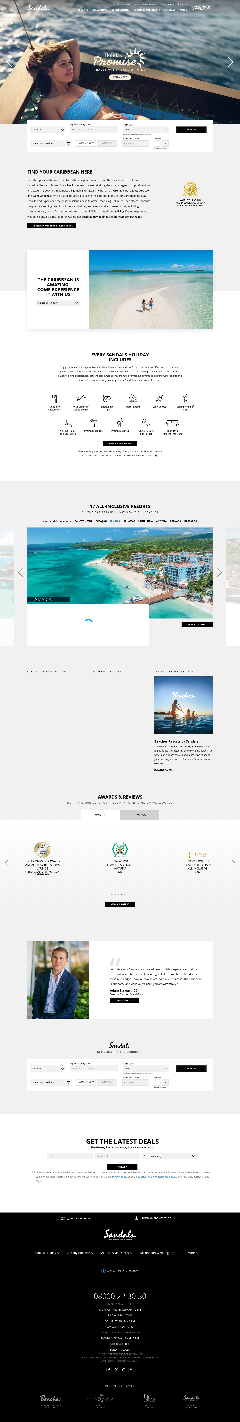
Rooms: (157, 138)
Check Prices (201, 8)
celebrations (120, 9)
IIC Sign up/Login (122, 4)
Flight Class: (128, 124)
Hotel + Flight (86, 143)
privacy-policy (119, 1176)
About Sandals (124, 1000)
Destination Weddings (155, 1253)
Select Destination (48, 302)
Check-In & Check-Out (43, 143)
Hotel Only (107, 143)
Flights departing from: (80, 124)
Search (183, 4)
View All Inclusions (120, 443)
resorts (83, 9)
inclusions (99, 9)
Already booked (151, 4)
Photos (136, 4)
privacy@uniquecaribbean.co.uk (159, 1176)
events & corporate (147, 9)
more (183, 9)
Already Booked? (79, 1253)
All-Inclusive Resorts (115, 1253)
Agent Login (169, 4)
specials (169, 9)
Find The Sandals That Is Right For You (52, 225)
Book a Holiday (46, 1253)
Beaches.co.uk (163, 769)
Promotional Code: (130, 138)
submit (122, 1167)
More (192, 1253)
